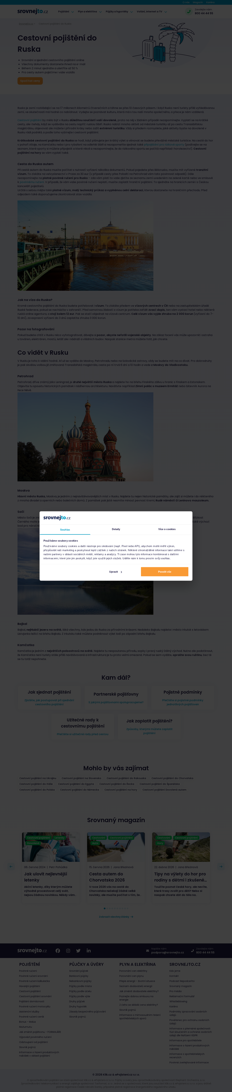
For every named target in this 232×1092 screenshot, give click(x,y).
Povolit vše (164, 571)
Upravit (113, 571)
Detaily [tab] (116, 529)
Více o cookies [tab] (167, 529)
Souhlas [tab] (65, 529)
